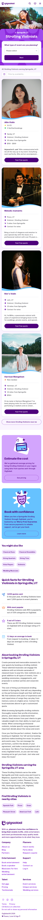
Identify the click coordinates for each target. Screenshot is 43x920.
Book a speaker (8, 865)
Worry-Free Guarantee (27, 522)
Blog (4, 850)
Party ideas (28, 850)
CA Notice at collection (11, 907)
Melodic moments (13, 211)
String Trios (24, 558)
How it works (28, 847)
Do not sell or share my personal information (19, 909)
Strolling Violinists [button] (21, 36)
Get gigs (5, 884)
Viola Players (8, 564)
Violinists (21, 564)
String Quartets (9, 558)
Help (25, 862)
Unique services (30, 887)
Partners (5, 853)
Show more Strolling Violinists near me (21, 422)
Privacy (12, 904)
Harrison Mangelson (14, 377)
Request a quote (30, 853)
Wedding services (30, 890)
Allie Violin (9, 122)
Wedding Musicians (10, 571)
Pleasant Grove (9, 812)
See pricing (21, 478)
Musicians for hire (10, 869)
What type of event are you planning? (21, 45)
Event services (29, 884)
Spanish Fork (8, 805)
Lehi (37, 812)
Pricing (5, 887)
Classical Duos (9, 552)
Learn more (21, 534)
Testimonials (7, 890)
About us (6, 847)
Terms (4, 904)
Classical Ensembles (27, 552)
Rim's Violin (10, 294)
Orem (29, 805)
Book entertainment (10, 862)
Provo (20, 805)
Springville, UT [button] (22, 32)
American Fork (25, 812)
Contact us (28, 865)
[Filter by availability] (24, 74)
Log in (25, 869)
